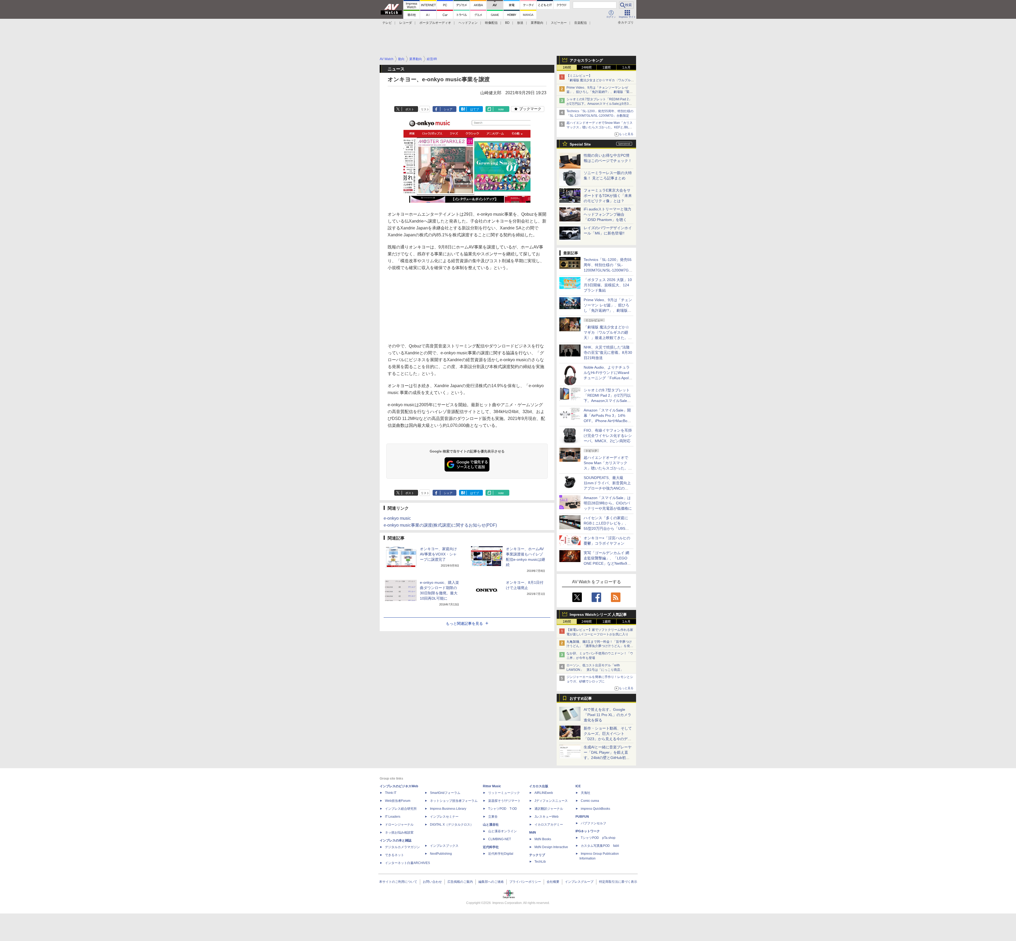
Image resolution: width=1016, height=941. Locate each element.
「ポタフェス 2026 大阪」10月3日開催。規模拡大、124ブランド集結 (608, 285)
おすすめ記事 (581, 698)
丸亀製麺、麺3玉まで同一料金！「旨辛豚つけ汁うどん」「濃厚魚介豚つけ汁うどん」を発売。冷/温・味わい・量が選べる (599, 646)
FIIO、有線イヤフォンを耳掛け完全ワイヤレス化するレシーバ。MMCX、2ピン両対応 (608, 435)
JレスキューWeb (546, 816)
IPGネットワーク (587, 831)
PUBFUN (582, 816)
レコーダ (405, 23)
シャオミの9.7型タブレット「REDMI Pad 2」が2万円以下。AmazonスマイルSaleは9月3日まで (599, 103)
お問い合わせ (432, 882)
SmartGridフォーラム (445, 793)
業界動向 (537, 23)
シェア (448, 109)
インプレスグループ (579, 882)
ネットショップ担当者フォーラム (454, 801)
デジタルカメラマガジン (402, 847)
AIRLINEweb (543, 793)
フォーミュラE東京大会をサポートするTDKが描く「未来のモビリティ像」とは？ (608, 195)
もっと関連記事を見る (464, 623)
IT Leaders (392, 816)
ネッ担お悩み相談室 (399, 832)
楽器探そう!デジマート (504, 801)
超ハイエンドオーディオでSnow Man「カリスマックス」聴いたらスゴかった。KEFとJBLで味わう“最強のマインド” (599, 127)
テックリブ (537, 855)
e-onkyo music (397, 518)
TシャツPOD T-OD (502, 809)
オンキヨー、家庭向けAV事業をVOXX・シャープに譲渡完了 (438, 554)
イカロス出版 (538, 786)
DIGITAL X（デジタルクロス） (451, 824)
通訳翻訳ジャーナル (548, 809)
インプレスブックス (444, 846)
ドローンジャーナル (399, 824)
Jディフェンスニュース (551, 801)
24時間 (587, 67)
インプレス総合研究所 (401, 809)
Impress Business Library (448, 809)
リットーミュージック (504, 793)
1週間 (606, 67)
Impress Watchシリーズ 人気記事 (598, 614)
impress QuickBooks (595, 809)
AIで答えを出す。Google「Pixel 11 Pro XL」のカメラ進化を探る (607, 714)
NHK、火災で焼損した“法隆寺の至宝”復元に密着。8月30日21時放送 (608, 352)
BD (507, 23)
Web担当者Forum (397, 801)
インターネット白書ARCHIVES (407, 863)
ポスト (409, 109)
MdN (532, 832)
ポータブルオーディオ (435, 23)
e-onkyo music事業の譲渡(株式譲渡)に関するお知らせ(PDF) (440, 525)
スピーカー (559, 23)
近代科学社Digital (500, 854)
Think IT (390, 793)
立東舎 (493, 816)
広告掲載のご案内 (460, 882)
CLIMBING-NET (499, 839)
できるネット (394, 855)
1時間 (567, 67)
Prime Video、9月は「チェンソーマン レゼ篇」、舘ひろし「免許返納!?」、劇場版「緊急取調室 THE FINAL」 (599, 92)
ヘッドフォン (468, 23)
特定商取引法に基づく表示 (618, 882)
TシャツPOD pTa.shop (598, 838)
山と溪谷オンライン (502, 831)
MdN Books (542, 839)
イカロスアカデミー (548, 824)
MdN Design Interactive (551, 847)
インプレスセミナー (444, 816)
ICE (578, 786)
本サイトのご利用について (398, 882)
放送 (520, 23)
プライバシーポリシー (525, 882)
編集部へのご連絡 (491, 882)
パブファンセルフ (593, 823)
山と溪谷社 (491, 824)
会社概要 (553, 882)
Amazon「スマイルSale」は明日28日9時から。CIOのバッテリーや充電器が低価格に (608, 503)
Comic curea (590, 801)
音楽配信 (580, 23)
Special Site (580, 144)
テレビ (387, 23)
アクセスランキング (586, 60)
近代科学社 (491, 847)
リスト (425, 109)
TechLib (540, 861)
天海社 (585, 793)
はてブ (474, 109)
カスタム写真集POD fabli (600, 846)
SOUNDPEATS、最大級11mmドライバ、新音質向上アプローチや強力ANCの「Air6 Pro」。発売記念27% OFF (607, 488)
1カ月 (626, 67)
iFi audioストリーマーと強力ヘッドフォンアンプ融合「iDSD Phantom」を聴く (607, 214)
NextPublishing (441, 854)
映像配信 (491, 23)
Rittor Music (492, 786)
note (501, 109)
